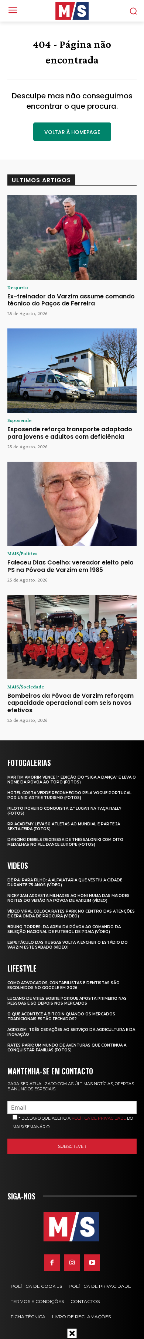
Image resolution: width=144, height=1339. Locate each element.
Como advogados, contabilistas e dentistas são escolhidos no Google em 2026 (63, 985)
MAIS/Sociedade (25, 686)
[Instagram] (72, 1262)
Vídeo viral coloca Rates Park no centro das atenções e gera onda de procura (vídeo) (71, 914)
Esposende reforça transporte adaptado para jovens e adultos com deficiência (69, 433)
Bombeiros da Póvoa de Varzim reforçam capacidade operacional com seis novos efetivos (70, 702)
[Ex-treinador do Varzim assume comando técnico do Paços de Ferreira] (72, 237)
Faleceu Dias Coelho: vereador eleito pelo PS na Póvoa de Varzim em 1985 (70, 566)
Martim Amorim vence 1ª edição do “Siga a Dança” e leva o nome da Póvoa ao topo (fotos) (71, 780)
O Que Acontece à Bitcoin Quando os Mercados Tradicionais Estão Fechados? (61, 1016)
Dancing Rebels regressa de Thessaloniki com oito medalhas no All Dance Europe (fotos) (65, 842)
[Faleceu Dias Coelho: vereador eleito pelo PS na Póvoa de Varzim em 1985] (72, 504)
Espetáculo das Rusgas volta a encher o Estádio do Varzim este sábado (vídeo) (67, 945)
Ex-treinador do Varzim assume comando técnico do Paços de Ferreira (71, 300)
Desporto (17, 287)
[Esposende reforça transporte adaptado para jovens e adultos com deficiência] (72, 370)
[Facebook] (52, 1262)
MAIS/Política (22, 553)
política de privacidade (99, 1118)
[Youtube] (92, 1262)
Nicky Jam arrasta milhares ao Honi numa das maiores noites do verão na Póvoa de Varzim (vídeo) (68, 898)
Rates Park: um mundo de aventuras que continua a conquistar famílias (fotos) (66, 1047)
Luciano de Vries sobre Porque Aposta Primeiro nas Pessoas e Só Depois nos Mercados (67, 1001)
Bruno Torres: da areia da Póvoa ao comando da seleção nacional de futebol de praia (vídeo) (64, 929)
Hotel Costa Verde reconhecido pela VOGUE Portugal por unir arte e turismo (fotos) (69, 795)
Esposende (19, 420)
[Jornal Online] (72, 11)
